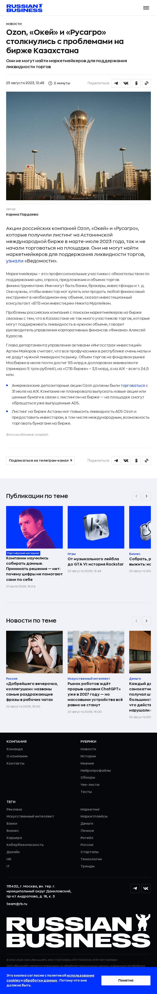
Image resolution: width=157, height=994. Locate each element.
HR (9, 859)
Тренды (87, 866)
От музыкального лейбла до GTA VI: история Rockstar (96, 561)
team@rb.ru (17, 904)
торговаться (133, 385)
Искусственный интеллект (30, 816)
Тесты (86, 792)
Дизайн (13, 852)
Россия (87, 845)
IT (8, 866)
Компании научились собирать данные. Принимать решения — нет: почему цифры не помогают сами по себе (34, 568)
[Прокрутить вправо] (146, 496)
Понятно (125, 980)
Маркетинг (90, 809)
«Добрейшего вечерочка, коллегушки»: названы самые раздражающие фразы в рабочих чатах (32, 692)
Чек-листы (90, 784)
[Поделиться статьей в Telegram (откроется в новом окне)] (116, 83)
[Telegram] (134, 888)
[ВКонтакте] (145, 888)
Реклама (14, 809)
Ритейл (87, 838)
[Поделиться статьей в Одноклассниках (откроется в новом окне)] (136, 83)
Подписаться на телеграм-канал (38, 460)
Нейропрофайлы (96, 770)
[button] (146, 7)
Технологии (91, 859)
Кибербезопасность (25, 845)
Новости (14, 23)
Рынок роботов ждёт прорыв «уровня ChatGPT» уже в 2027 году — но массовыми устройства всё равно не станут (95, 694)
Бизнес (13, 830)
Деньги (87, 823)
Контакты (15, 763)
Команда (15, 749)
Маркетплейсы (94, 816)
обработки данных (40, 980)
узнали (15, 261)
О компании (17, 756)
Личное (87, 830)
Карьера (14, 838)
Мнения (87, 763)
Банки (12, 823)
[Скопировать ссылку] (146, 83)
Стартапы (90, 852)
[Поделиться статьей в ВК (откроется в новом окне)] (126, 83)
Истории (88, 756)
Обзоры (88, 777)
